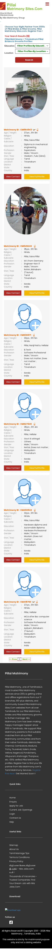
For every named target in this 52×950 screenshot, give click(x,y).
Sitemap (13, 845)
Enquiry (13, 801)
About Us (14, 849)
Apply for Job (16, 805)
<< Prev (13, 659)
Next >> (26, 659)
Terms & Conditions (19, 857)
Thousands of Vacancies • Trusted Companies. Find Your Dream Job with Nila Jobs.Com (22, 881)
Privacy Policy (16, 861)
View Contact (12, 176)
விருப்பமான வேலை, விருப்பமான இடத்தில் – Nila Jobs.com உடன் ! (22, 869)
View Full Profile (36, 176)
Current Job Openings (20, 809)
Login (12, 813)
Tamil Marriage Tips (19, 853)
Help (11, 821)
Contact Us (15, 817)
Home (12, 797)
